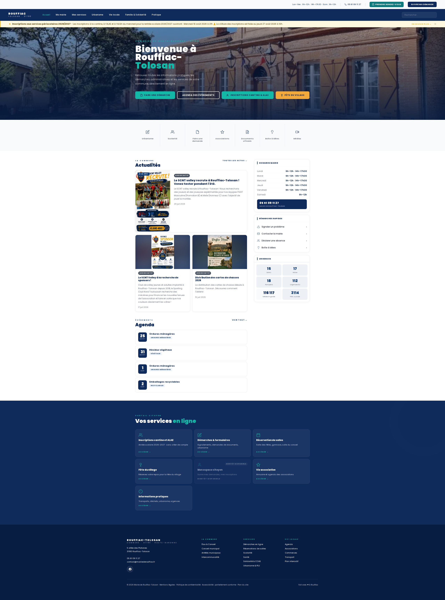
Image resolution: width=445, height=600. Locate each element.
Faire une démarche (157, 95)
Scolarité (247, 552)
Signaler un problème (284, 227)
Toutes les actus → (234, 160)
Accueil (46, 14)
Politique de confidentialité (188, 585)
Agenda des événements (198, 95)
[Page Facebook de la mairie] (130, 569)
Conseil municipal (210, 548)
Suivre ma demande (422, 4)
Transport (289, 557)
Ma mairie (61, 14)
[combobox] (419, 15)
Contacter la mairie (284, 233)
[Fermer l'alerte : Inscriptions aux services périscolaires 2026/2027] (435, 24)
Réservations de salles (254, 548)
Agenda (289, 544)
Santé (246, 557)
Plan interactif (291, 561)
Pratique (156, 14)
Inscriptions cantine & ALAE (249, 95)
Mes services (79, 14)
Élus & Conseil (209, 544)
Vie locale (114, 14)
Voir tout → (239, 320)
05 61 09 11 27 (133, 558)
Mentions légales (167, 585)
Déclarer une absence (284, 240)
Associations (291, 548)
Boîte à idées (284, 247)
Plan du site (243, 585)
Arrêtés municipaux (211, 552)
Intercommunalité (210, 557)
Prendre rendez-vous (388, 4)
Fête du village (295, 95)
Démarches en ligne (253, 544)
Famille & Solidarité (135, 14)
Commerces (291, 552)
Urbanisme (97, 14)
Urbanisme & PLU (251, 565)
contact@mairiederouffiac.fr (141, 561)
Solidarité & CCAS (252, 561)
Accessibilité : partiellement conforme (219, 585)
